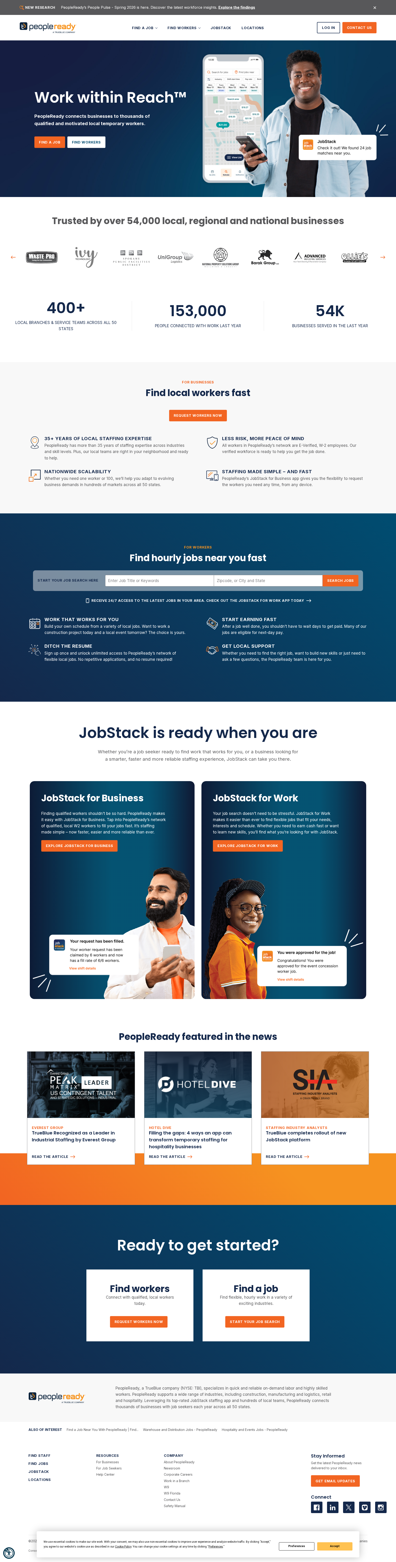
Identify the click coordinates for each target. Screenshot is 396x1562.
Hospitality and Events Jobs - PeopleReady (255, 1430)
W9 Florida (172, 1493)
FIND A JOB (49, 142)
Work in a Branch (177, 1481)
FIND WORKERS (86, 142)
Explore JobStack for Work (247, 846)
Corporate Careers (178, 1474)
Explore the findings (236, 7)
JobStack (221, 27)
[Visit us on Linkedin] (332, 1507)
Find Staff (39, 1455)
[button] (9, 1553)
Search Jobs (340, 580)
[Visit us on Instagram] (381, 1507)
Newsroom (172, 1468)
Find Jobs (38, 1463)
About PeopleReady (179, 1462)
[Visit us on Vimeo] (365, 1507)
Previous (13, 257)
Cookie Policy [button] (123, 1546)
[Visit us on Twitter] (349, 1507)
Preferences (296, 1546)
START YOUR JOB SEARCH (255, 1322)
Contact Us (359, 27)
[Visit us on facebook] (316, 1507)
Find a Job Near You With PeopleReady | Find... (102, 1430)
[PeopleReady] (48, 27)
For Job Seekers (109, 1468)
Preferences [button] (216, 1546)
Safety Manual (174, 1506)
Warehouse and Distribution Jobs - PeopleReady (180, 1430)
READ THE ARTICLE (50, 1157)
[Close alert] (375, 7)
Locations (253, 27)
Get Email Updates (335, 1481)
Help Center (105, 1474)
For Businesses (107, 1462)
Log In (328, 27)
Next (382, 257)
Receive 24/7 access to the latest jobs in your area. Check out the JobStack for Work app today (197, 600)
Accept (335, 1546)
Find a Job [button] (143, 27)
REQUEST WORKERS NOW (198, 415)
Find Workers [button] (183, 27)
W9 (166, 1487)
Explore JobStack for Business (79, 846)
